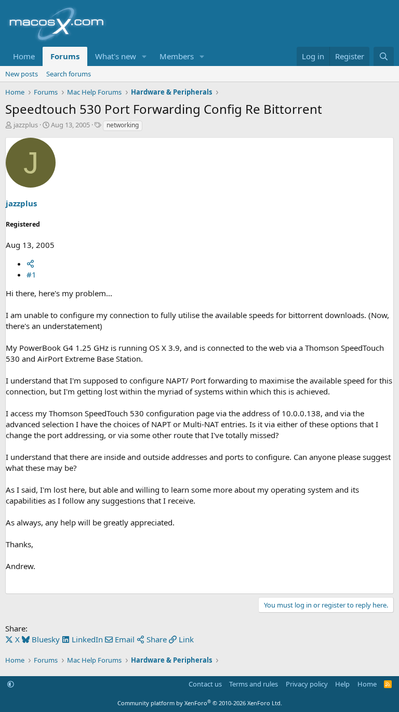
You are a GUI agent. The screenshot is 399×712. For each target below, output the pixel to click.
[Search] (384, 56)
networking (123, 125)
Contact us (205, 684)
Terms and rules (253, 684)
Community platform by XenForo (199, 703)
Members (176, 56)
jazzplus (26, 124)
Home (24, 56)
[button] (144, 56)
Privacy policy (307, 684)
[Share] (30, 263)
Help (342, 684)
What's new (115, 56)
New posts (21, 73)
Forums (64, 56)
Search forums (68, 73)
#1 (31, 274)
